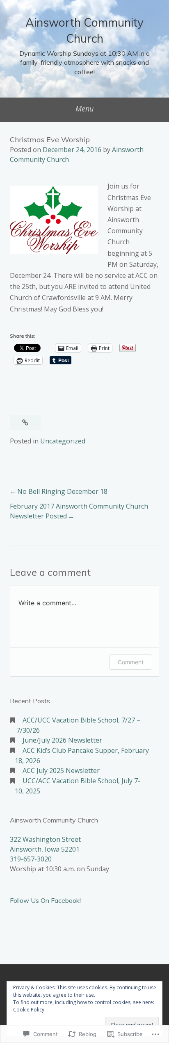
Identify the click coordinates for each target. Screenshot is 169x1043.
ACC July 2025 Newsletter (61, 770)
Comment (131, 662)
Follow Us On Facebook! (45, 900)
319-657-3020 (31, 858)
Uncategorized (62, 440)
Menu (84, 109)
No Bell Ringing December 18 (62, 491)
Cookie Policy (28, 1009)
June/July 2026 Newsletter (62, 740)
